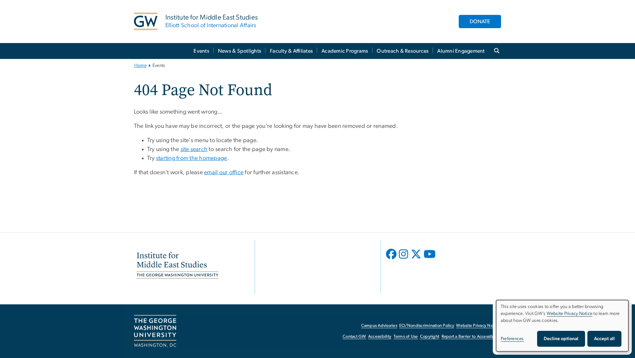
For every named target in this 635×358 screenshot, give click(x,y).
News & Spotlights (239, 51)
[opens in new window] (392, 259)
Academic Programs (344, 51)
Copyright (429, 336)
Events (201, 51)
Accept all (604, 338)
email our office (223, 173)
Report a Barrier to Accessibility (471, 336)
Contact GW (354, 336)
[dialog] (562, 325)
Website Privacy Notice (478, 326)
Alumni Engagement (461, 51)
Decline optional (561, 338)
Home (140, 65)
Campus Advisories (379, 326)
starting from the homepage (191, 158)
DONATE (480, 21)
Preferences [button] (512, 338)
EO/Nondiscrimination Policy (426, 326)
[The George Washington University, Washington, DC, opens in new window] (155, 331)
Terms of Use (406, 336)
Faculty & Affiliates (291, 51)
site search (194, 149)
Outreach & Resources (403, 51)
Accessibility (379, 336)
